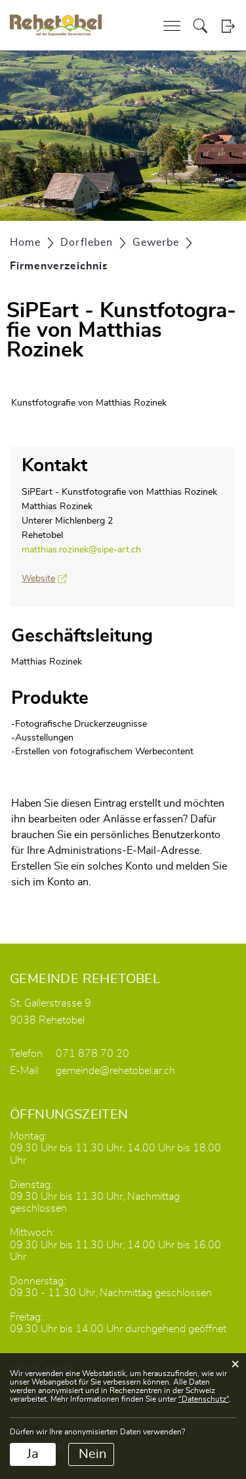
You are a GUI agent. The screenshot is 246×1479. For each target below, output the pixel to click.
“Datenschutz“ (203, 1399)
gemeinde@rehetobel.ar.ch (115, 1071)
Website (44, 578)
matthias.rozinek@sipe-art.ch (81, 549)
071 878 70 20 (92, 1053)
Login (228, 26)
